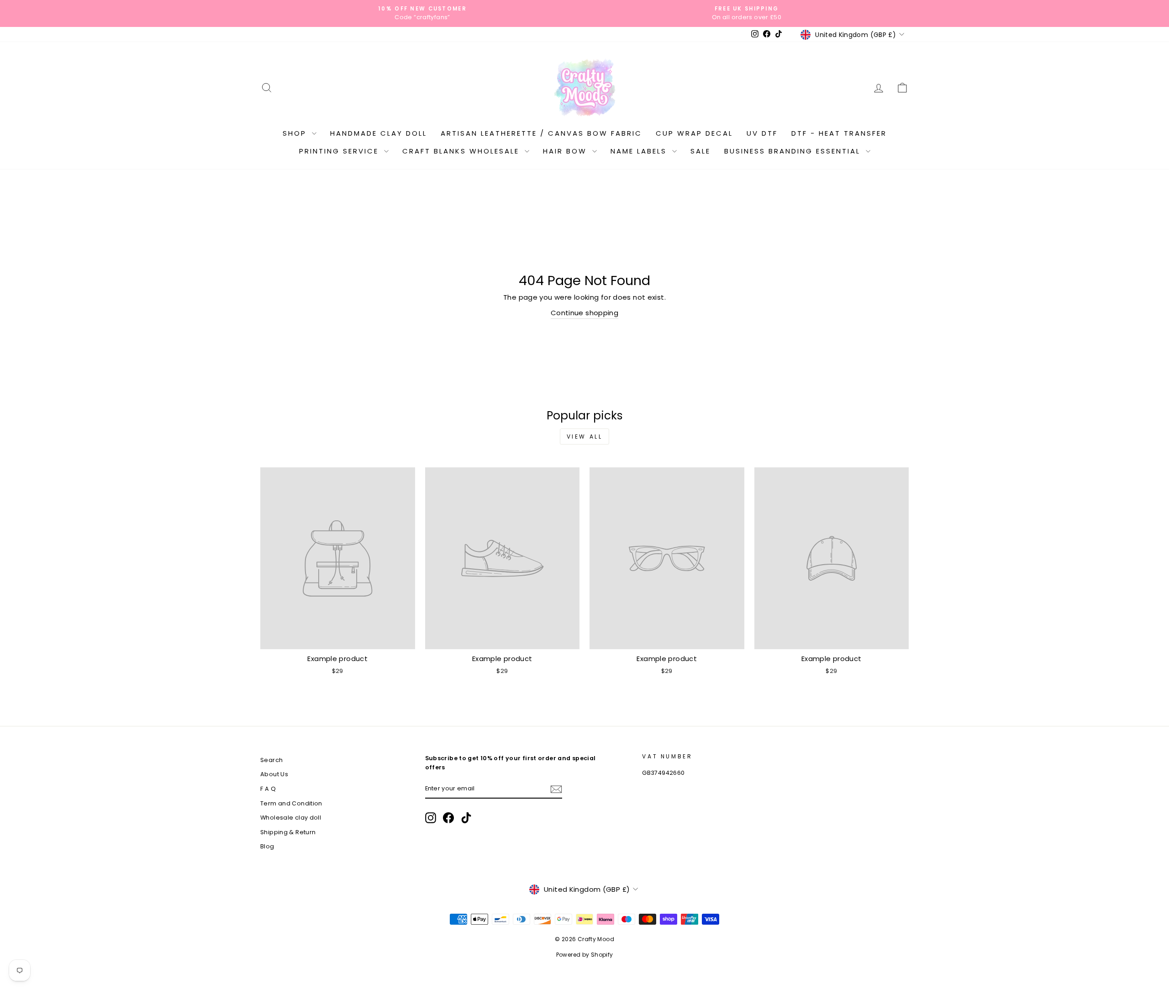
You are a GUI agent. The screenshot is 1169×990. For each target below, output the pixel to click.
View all (585, 436)
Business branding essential (794, 151)
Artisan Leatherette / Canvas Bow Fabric (541, 133)
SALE (700, 151)
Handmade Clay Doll (378, 133)
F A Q (268, 789)
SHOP (296, 133)
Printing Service (340, 151)
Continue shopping (584, 313)
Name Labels (640, 151)
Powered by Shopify (584, 954)
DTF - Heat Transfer (839, 133)
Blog (267, 846)
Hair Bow (566, 151)
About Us (274, 774)
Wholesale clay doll (290, 817)
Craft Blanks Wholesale (462, 151)
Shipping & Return (288, 832)
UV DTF (762, 133)
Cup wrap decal (694, 133)
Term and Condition (291, 803)
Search (271, 760)
